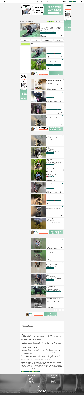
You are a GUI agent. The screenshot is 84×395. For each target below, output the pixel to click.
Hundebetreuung (31, 378)
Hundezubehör (31, 379)
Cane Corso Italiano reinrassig (59, 40)
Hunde (26, 21)
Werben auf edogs (53, 382)
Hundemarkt (22, 21)
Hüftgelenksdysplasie (47, 349)
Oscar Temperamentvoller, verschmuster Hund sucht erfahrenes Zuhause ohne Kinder (53, 298)
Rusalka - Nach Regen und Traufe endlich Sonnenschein (53, 183)
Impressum (53, 380)
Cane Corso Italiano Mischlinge (36, 40)
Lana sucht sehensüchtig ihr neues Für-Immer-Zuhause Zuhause (53, 80)
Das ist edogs (53, 377)
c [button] (21, 30)
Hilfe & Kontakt (53, 378)
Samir (47, 274)
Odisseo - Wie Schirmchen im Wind (51, 92)
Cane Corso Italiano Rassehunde (27, 327)
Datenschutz (53, 381)
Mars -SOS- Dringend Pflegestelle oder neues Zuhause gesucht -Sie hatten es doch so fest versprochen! (53, 147)
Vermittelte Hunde (31, 382)
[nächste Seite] (63, 310)
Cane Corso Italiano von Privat (26, 330)
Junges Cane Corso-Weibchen (50, 286)
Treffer (25, 43)
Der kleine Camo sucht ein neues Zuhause (52, 206)
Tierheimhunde (31, 381)
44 (23, 43)
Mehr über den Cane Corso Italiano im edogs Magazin (30, 371)
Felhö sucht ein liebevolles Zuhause (51, 262)
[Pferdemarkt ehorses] (40, 391)
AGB (53, 379)
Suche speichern (50, 21)
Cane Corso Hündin (49, 115)
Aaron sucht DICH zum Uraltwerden (51, 239)
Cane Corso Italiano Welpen (25, 40)
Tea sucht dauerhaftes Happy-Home (51, 59)
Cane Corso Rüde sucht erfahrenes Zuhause (52, 218)
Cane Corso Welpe (49, 159)
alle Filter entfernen (60, 45)
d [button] (39, 30)
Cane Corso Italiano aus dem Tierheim (47, 40)
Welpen (31, 380)
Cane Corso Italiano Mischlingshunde (28, 326)
